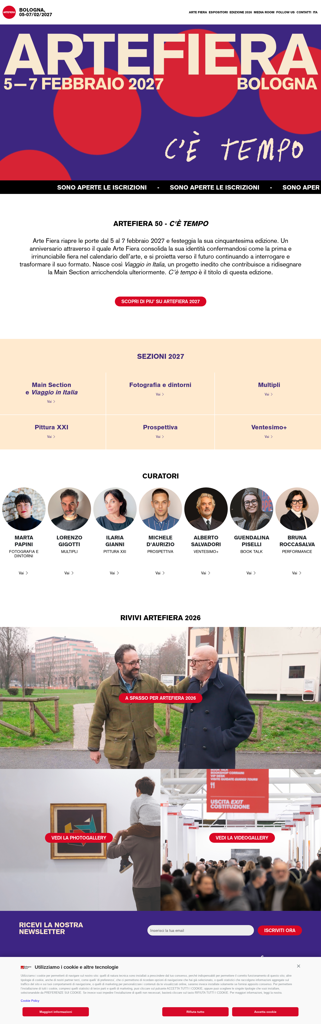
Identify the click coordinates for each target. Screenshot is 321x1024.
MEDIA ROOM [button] (264, 12)
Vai (49, 401)
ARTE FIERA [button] (198, 12)
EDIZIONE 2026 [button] (241, 12)
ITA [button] (315, 12)
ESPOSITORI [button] (218, 12)
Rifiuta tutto (195, 1012)
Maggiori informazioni (56, 1012)
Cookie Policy (30, 1000)
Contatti (304, 12)
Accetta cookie (265, 1012)
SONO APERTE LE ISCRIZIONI (85, 187)
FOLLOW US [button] (285, 12)
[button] (298, 966)
